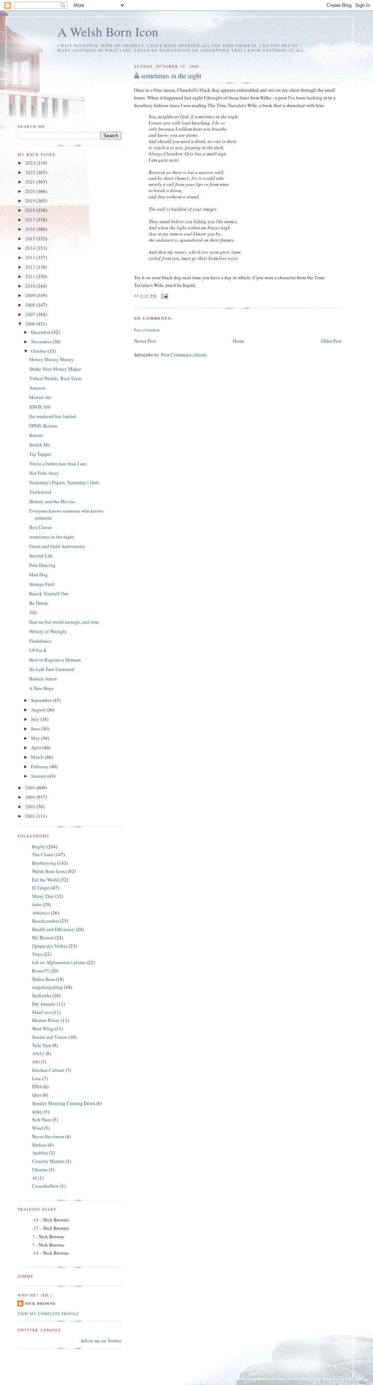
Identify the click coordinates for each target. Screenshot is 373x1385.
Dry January (44, 1004)
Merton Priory (46, 1020)
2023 (30, 162)
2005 (30, 787)
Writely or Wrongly (48, 631)
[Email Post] (164, 295)
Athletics (41, 912)
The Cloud (42, 854)
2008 (30, 304)
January (39, 776)
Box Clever (40, 527)
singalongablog (47, 987)
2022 (30, 172)
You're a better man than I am (57, 463)
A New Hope (41, 688)
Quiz (37, 1095)
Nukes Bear (43, 979)
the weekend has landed (52, 416)
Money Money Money (51, 359)
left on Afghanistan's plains (59, 962)
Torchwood (40, 492)
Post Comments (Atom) (184, 354)
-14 (35, 1219)
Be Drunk (38, 603)
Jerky (37, 1111)
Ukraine (40, 1169)
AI (34, 1178)
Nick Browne (40, 1303)
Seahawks (41, 995)
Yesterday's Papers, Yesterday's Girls (64, 482)
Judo (37, 904)
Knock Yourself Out (48, 593)
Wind (37, 1128)
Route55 (40, 970)
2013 (30, 257)
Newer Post (145, 341)
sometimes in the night (171, 75)
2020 (30, 191)
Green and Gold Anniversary (57, 546)
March (38, 757)
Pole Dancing (42, 565)
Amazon (37, 387)
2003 (30, 806)
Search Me (39, 444)
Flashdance (40, 641)
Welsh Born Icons (49, 871)
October (39, 351)
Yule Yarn (41, 1045)
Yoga (37, 954)
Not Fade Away (44, 473)
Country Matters (48, 1161)
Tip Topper (40, 454)
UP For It (38, 650)
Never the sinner (48, 1136)
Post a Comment (147, 329)
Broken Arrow (43, 678)
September (42, 700)
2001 (30, 816)
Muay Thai (43, 896)
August (38, 709)
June (36, 728)
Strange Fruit (42, 584)
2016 (30, 229)
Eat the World (45, 879)
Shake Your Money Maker (55, 369)
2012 (30, 267)
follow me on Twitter (101, 1340)
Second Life (41, 555)
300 (33, 612)
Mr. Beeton (43, 937)
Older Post (331, 341)
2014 (30, 248)
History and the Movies (52, 501)
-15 (35, 1228)
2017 (30, 219)
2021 (30, 181)
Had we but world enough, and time (64, 622)
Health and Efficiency (53, 929)
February (40, 766)
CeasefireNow (45, 1186)
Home (238, 341)
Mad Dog (38, 574)
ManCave (41, 1012)
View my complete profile (48, 1313)
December (41, 332)
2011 (30, 276)
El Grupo (41, 887)
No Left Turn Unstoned (51, 669)
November (41, 341)
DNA (37, 1086)
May (36, 738)
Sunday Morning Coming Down (63, 1103)
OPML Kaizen (43, 425)
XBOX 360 (40, 406)
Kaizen (36, 435)
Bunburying (44, 863)
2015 (30, 238)
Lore (36, 1078)
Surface (39, 1144)
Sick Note (41, 1119)
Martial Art (40, 397)
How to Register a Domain (55, 659)
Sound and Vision (49, 1037)
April (36, 747)
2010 (30, 286)
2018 (30, 210)
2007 (30, 314)
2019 (30, 200)
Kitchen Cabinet (48, 1070)
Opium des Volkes (50, 946)
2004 (30, 797)
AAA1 (38, 1053)
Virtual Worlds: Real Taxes (55, 378)
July (35, 719)
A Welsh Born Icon (108, 31)
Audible (40, 1152)
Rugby (39, 846)
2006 (30, 323)
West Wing (43, 1028)
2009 (30, 295)
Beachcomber (45, 921)
